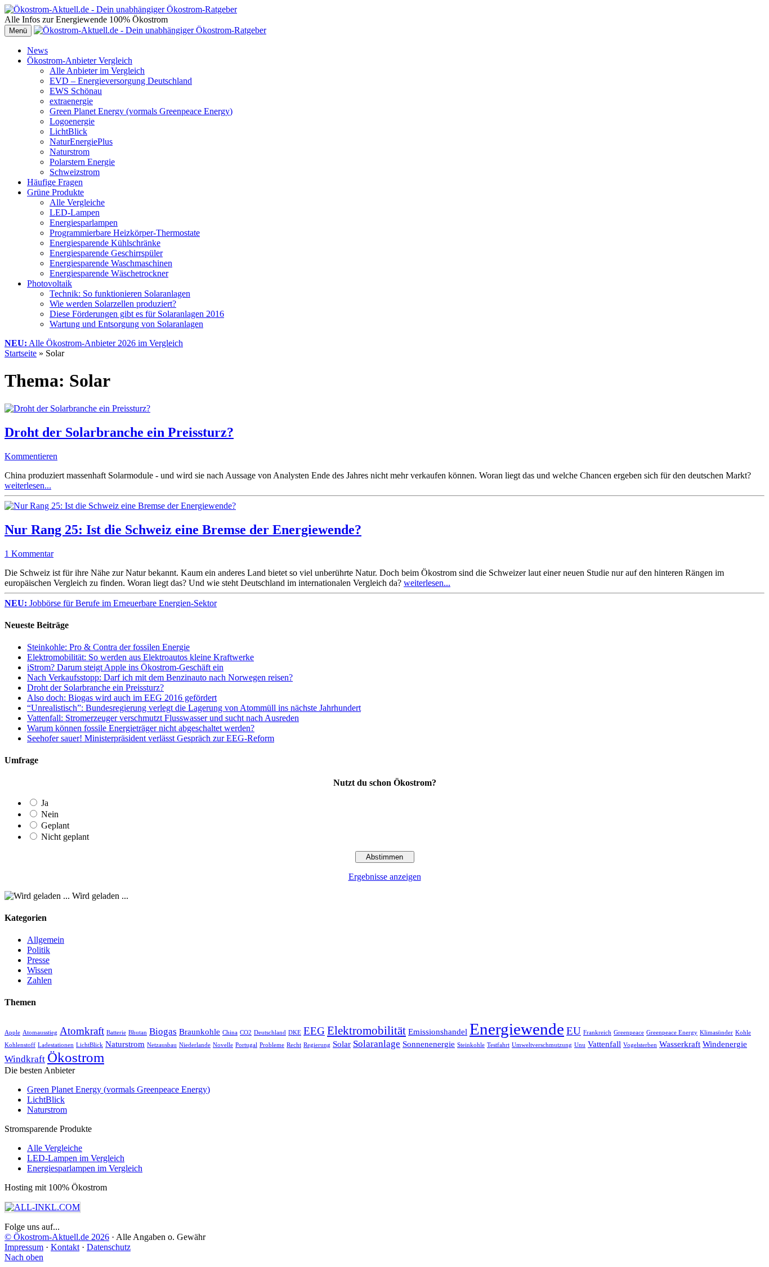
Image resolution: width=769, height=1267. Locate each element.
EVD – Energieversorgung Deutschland (121, 81)
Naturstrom (70, 151)
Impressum (24, 1247)
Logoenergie (72, 121)
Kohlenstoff (20, 1045)
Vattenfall (604, 1044)
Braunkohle (199, 1031)
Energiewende (517, 1029)
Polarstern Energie (82, 162)
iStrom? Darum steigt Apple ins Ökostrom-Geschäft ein (125, 667)
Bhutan (137, 1032)
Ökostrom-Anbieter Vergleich (79, 60)
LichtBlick (68, 131)
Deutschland (270, 1032)
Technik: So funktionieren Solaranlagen (120, 293)
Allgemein (45, 939)
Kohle (743, 1032)
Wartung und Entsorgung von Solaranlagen (126, 324)
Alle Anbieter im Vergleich (97, 70)
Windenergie (725, 1044)
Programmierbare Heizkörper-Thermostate (125, 233)
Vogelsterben (640, 1045)
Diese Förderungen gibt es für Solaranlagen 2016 (137, 314)
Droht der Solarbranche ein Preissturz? (119, 432)
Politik (38, 950)
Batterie (116, 1032)
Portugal (246, 1045)
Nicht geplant (65, 836)
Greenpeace (629, 1032)
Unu (579, 1045)
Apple (12, 1032)
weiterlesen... (28, 485)
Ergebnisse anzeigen (384, 876)
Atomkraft (82, 1031)
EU (573, 1031)
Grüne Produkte (55, 192)
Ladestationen (56, 1045)
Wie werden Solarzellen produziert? (113, 303)
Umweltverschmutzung (542, 1045)
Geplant (55, 825)
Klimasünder (716, 1032)
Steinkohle (471, 1045)
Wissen (39, 970)
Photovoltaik (49, 283)
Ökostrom (75, 1057)
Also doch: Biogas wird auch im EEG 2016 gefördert (122, 697)
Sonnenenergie (429, 1044)
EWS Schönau (76, 91)
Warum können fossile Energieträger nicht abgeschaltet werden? (140, 728)
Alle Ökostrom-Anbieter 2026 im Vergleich (94, 343)
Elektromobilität (366, 1030)
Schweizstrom (75, 172)
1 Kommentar (29, 553)
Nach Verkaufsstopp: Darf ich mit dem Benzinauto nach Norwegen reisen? (160, 677)
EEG (314, 1031)
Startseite (21, 353)
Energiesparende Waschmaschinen (111, 263)
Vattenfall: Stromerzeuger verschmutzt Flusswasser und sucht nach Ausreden (163, 718)
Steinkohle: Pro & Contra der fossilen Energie (108, 647)
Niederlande (195, 1045)
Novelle (223, 1045)
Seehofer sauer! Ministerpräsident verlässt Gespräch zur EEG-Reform (150, 738)
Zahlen (39, 980)
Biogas (163, 1031)
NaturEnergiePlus (81, 141)
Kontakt (65, 1247)
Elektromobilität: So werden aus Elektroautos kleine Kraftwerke (140, 657)
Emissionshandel (437, 1031)
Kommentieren (31, 456)
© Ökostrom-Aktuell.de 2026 (57, 1237)
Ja (44, 803)
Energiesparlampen (84, 222)
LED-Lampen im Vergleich (75, 1158)
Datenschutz (109, 1247)
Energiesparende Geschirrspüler (106, 253)
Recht (294, 1045)
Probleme (272, 1045)
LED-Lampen (75, 212)
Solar (342, 1044)
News (37, 50)
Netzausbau (162, 1045)
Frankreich (597, 1032)
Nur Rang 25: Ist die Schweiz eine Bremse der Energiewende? (183, 529)
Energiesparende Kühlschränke (105, 243)
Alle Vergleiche (77, 202)
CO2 (246, 1032)
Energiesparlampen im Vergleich (84, 1168)
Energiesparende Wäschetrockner (109, 273)
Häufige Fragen (55, 182)
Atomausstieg (40, 1032)
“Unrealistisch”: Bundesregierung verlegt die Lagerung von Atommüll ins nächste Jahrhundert (194, 708)
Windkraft (25, 1059)
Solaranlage (376, 1043)
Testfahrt (498, 1045)
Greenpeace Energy (672, 1032)
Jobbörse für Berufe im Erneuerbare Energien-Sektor (111, 603)
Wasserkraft (679, 1044)
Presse (38, 960)
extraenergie (71, 101)
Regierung (316, 1045)
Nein (50, 814)
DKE (294, 1032)
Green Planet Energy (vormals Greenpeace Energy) (141, 111)
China (230, 1032)
